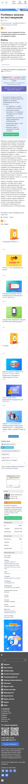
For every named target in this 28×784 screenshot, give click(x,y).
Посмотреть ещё (13, 436)
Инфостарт (4, 214)
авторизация (14, 468)
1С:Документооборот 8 (10, 241)
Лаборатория (8, 671)
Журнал (7, 664)
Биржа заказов (9, 699)
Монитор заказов (9, 565)
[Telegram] (2, 771)
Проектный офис (10, 689)
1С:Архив (5, 346)
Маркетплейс (9, 686)
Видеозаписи (8, 696)
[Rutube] (6, 775)
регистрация (6, 468)
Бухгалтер (7, 573)
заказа (11, 217)
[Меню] (2, 2)
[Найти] (25, 660)
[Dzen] (14, 771)
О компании (5, 709)
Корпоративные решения (13, 680)
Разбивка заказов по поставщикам (12, 16)
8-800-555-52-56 (7, 738)
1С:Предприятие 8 (9, 583)
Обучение (7, 683)
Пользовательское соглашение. (11, 756)
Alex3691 (7, 458)
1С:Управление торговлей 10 (12, 587)
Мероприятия (9, 693)
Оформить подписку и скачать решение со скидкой (14, 88)
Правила (4, 715)
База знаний (8, 667)
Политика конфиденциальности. (11, 757)
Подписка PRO (6, 713)
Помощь (4, 717)
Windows (6, 592)
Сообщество (5, 711)
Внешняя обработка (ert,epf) (12, 578)
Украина (6, 597)
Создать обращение (10, 744)
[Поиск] (6, 2)
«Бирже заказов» (9, 513)
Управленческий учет (10, 612)
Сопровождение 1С (10, 677)
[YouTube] (2, 775)
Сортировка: (10, 450)
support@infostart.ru (8, 740)
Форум (6, 702)
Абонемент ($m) (9, 617)
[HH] (10, 771)
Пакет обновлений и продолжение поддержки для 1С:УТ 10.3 (12, 399)
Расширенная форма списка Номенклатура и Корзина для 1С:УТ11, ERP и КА (12, 295)
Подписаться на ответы (9, 444)
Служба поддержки (10, 725)
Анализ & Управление (11, 674)
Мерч (6, 705)
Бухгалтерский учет (10, 611)
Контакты (4, 721)
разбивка (5, 217)
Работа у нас (5, 719)
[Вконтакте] (6, 771)
